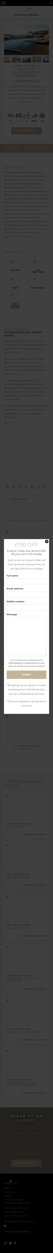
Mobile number (15, 601)
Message (12, 614)
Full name (12, 575)
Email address (15, 588)
